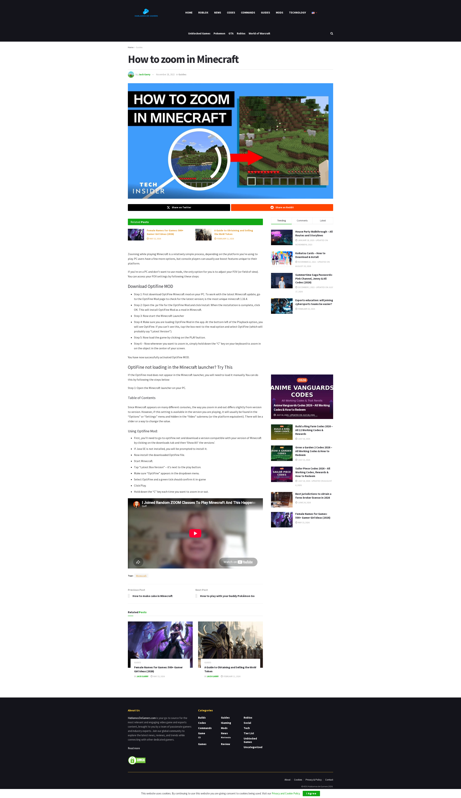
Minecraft (141, 575)
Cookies (298, 779)
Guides (265, 12)
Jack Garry (144, 74)
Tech (247, 728)
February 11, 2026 (225, 238)
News (217, 12)
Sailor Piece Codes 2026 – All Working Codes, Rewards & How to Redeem (312, 472)
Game (201, 733)
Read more (134, 748)
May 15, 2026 (155, 238)
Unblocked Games (199, 33)
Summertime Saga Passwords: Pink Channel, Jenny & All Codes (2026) (313, 278)
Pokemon (219, 33)
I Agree (311, 793)
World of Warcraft (259, 33)
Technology (297, 12)
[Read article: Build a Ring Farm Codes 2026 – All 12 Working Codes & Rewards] (282, 432)
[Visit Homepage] (146, 12)
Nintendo (226, 737)
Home (189, 12)
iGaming (226, 723)
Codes (231, 12)
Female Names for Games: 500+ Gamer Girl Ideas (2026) (165, 232)
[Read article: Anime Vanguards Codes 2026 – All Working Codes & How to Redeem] (302, 397)
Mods (279, 12)
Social (247, 723)
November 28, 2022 (165, 74)
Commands (248, 12)
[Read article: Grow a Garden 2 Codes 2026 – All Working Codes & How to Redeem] (282, 453)
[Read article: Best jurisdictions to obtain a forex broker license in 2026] (282, 499)
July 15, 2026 (304, 459)
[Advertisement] (302, 343)
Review (225, 744)
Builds (202, 717)
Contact (329, 779)
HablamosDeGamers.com (142, 718)
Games (202, 744)
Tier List (249, 733)
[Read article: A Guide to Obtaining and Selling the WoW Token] (203, 234)
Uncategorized (253, 747)
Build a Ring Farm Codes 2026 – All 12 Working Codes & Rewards (314, 430)
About (287, 779)
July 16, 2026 (304, 438)
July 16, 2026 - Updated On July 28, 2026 (295, 415)
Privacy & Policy (314, 779)
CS (199, 737)
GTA (231, 33)
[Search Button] (331, 33)
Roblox (203, 12)
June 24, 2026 (304, 502)
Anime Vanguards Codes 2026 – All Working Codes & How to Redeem (302, 407)
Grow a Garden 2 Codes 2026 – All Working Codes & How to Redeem (313, 451)
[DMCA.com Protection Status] (137, 760)
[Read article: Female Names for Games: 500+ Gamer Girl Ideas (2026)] (136, 234)
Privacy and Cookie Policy (286, 793)
